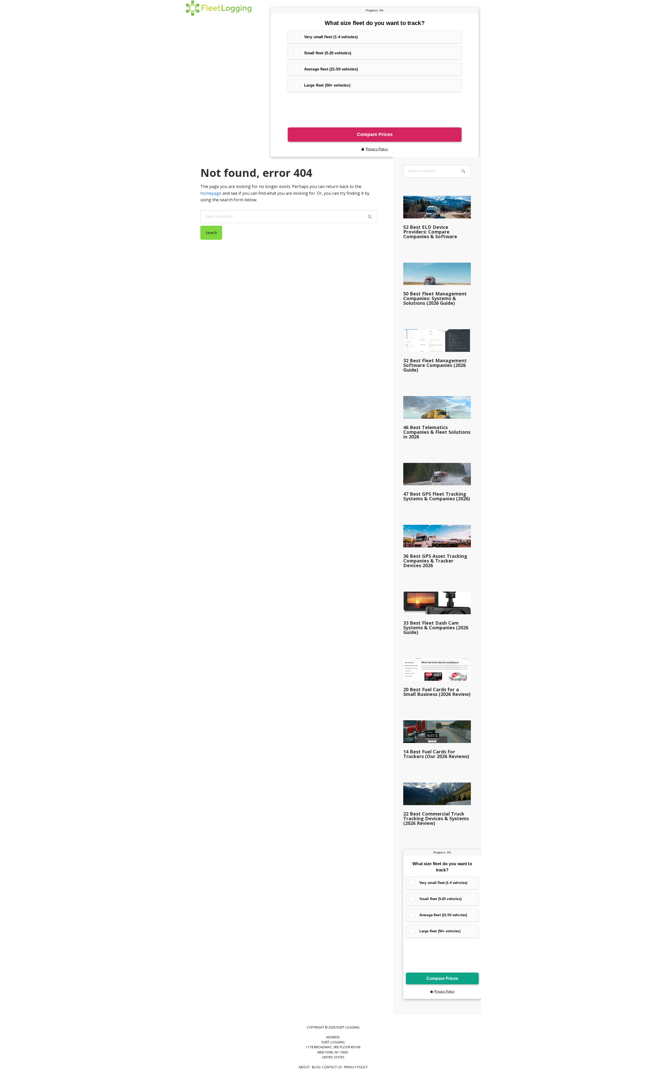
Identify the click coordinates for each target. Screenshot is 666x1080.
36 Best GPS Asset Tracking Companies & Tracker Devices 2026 (435, 560)
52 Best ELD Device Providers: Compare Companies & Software (430, 232)
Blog (316, 1067)
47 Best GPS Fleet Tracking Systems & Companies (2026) (436, 496)
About (304, 1067)
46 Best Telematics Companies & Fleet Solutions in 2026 (436, 432)
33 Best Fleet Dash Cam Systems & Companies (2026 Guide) (435, 627)
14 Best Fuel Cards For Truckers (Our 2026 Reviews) (436, 753)
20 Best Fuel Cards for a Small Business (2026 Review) (436, 691)
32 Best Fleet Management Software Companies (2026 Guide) (435, 365)
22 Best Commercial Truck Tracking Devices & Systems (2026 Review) (436, 818)
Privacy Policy (356, 1067)
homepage (210, 193)
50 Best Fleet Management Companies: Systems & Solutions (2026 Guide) (435, 298)
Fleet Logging (218, 13)
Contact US (332, 1067)
